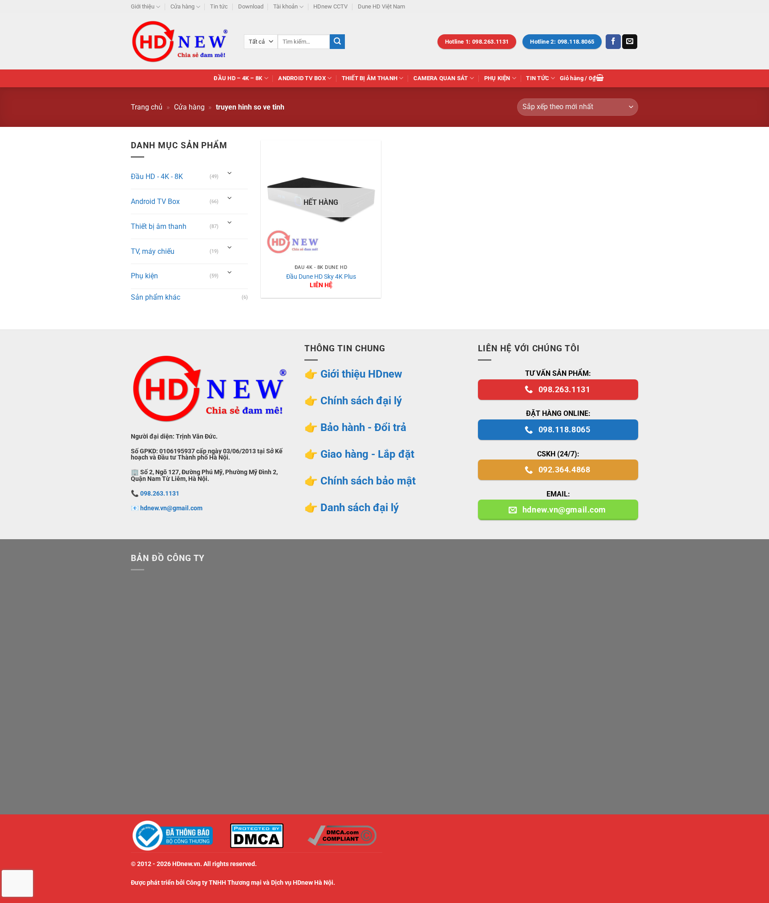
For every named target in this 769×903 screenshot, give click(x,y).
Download (250, 6)
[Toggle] (230, 173)
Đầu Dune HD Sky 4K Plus (321, 277)
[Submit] (337, 41)
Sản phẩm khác (155, 297)
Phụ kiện (497, 78)
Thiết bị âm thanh (369, 78)
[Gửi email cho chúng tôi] (629, 41)
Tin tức (219, 6)
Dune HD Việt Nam (381, 6)
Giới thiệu (142, 6)
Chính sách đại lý (361, 401)
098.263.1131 (159, 493)
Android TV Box (302, 78)
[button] (582, 78)
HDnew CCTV (330, 6)
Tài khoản (285, 6)
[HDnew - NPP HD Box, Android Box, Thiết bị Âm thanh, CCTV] (181, 41)
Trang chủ (146, 107)
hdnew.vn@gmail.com (171, 508)
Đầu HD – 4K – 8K (238, 78)
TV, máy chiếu (152, 251)
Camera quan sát (440, 78)
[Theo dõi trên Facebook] (613, 41)
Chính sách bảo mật (368, 481)
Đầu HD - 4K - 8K (157, 176)
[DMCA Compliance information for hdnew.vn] (341, 836)
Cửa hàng (182, 6)
